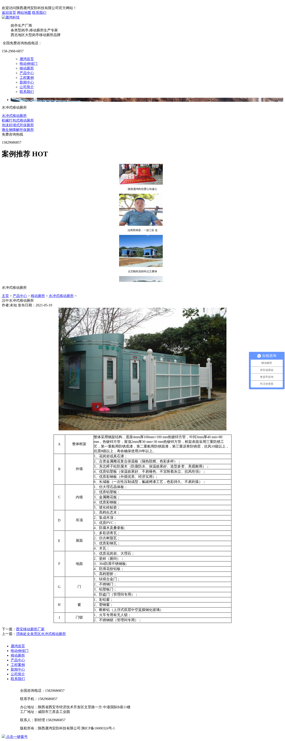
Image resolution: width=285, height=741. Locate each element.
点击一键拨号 (16, 737)
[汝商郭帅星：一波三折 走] (141, 220)
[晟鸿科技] (11, 17)
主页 (5, 296)
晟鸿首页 (27, 59)
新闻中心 (27, 82)
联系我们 (39, 12)
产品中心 (27, 73)
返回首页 (9, 12)
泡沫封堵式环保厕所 (18, 125)
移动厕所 (27, 68)
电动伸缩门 (28, 63)
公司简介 (27, 87)
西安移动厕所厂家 (30, 629)
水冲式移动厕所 (14, 116)
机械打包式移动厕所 (18, 120)
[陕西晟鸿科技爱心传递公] (141, 179)
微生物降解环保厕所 (18, 130)
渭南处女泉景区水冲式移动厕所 (41, 634)
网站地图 (24, 12)
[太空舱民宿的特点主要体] (141, 261)
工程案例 (27, 77)
